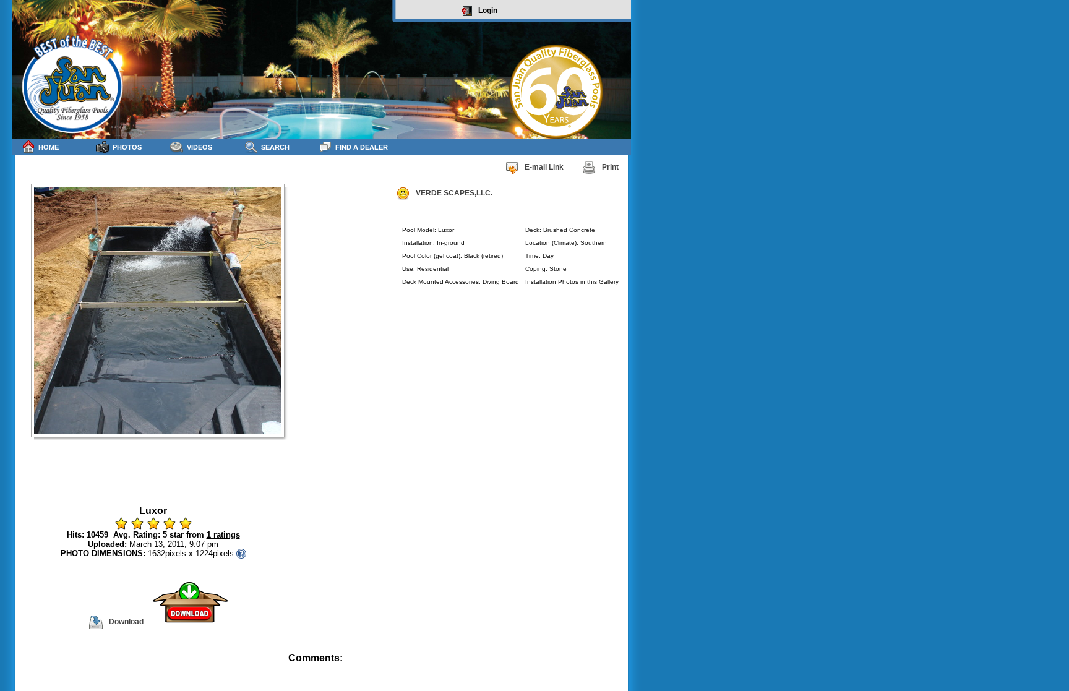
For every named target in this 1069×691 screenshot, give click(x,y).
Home (48, 147)
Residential (433, 268)
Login (487, 10)
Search (275, 147)
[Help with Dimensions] (241, 553)
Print (610, 167)
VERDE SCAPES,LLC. (454, 193)
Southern (593, 242)
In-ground (451, 242)
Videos (199, 147)
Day (548, 255)
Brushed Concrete (569, 229)
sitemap (616, 666)
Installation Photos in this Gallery (572, 281)
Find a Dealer (361, 147)
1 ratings (223, 534)
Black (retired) (483, 255)
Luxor (446, 229)
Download (126, 621)
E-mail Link (544, 167)
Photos (127, 147)
